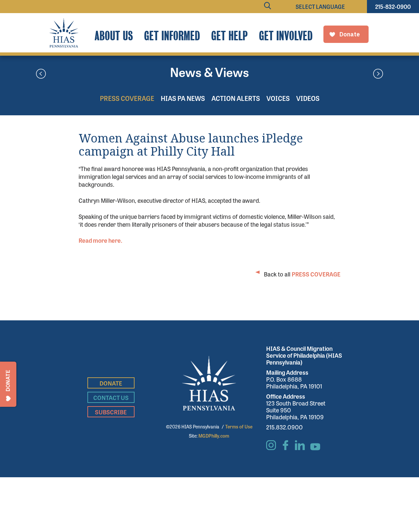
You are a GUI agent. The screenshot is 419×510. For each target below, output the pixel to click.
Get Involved (286, 35)
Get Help (229, 35)
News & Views (209, 72)
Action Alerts (235, 98)
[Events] (378, 74)
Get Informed (172, 35)
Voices (278, 98)
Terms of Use (238, 426)
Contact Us (111, 397)
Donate (111, 383)
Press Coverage (127, 98)
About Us (114, 35)
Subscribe (111, 411)
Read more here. (100, 240)
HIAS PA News (183, 98)
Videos (307, 98)
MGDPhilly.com (213, 435)
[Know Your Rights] (41, 74)
